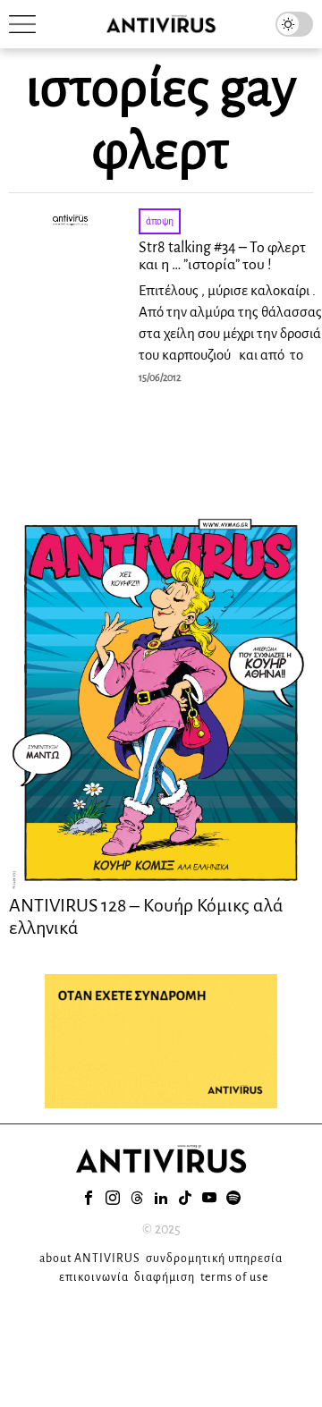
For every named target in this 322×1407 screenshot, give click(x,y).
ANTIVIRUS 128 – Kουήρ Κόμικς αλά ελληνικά (146, 916)
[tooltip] (88, 1197)
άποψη (160, 221)
